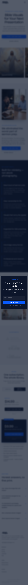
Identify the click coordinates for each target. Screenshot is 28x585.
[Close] (24, 278)
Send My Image (14, 302)
